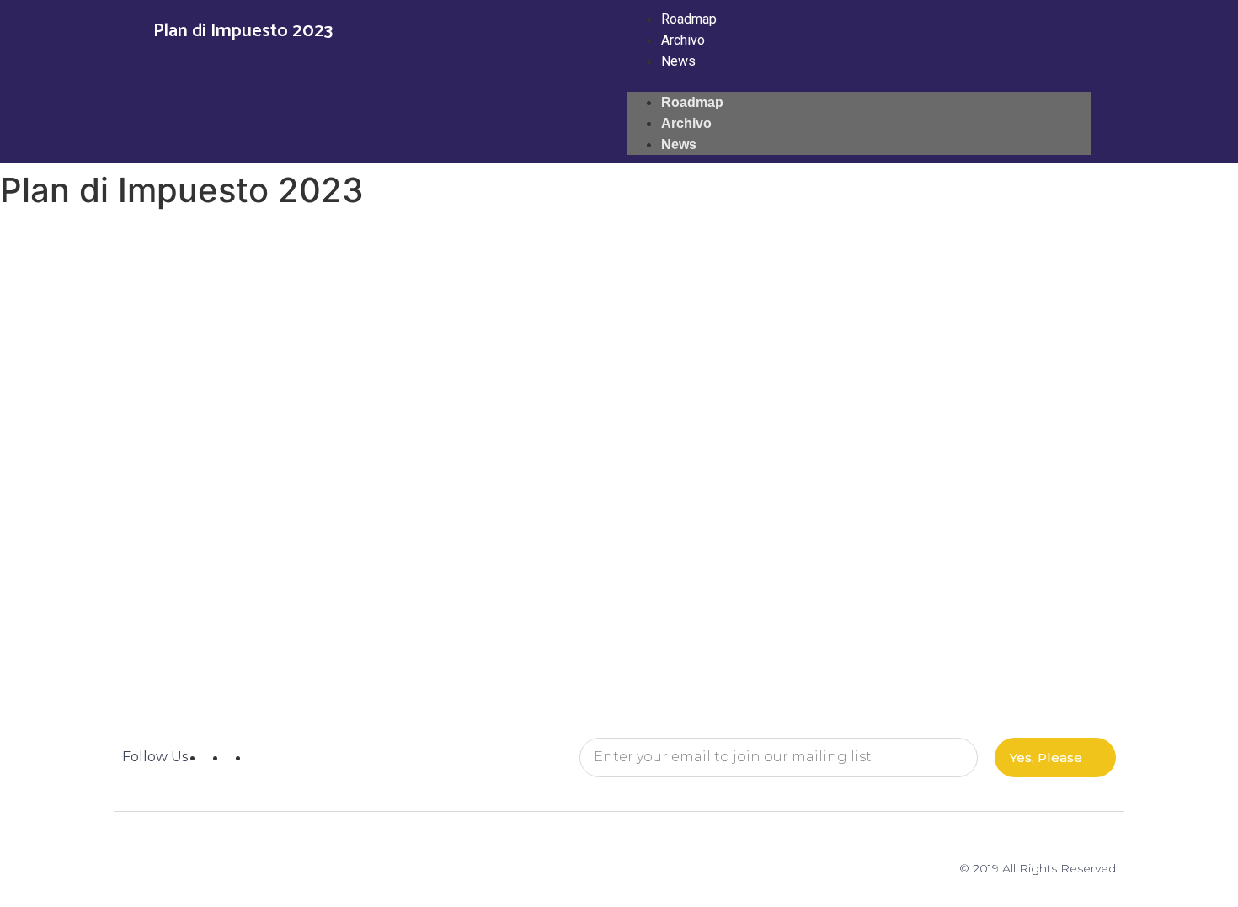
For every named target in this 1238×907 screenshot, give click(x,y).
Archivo (683, 40)
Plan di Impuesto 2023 (243, 31)
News (678, 61)
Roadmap (689, 19)
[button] (859, 82)
